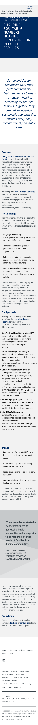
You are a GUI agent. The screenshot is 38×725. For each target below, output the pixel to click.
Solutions (13, 650)
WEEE (3, 687)
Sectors (4, 650)
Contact (11, 653)
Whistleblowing (26, 684)
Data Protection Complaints (9, 680)
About (4, 653)
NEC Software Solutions (25, 191)
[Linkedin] (4, 660)
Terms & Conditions (7, 674)
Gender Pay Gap (24, 671)
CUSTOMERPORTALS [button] (30, 7)
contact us (24, 623)
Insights (10, 11)
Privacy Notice (6, 677)
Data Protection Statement (21, 677)
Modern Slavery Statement (9, 671)
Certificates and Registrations (10, 684)
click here (13, 623)
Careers (30, 650)
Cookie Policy (20, 674)
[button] (33, 2)
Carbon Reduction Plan (14, 687)
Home (3, 11)
